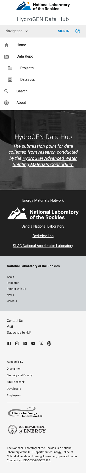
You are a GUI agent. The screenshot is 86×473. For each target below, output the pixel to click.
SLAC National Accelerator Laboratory (43, 246)
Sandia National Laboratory (43, 226)
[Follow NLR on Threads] (49, 344)
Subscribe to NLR (19, 332)
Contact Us (15, 320)
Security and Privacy (20, 375)
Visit (10, 326)
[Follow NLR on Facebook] (9, 344)
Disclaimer (14, 368)
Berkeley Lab (43, 236)
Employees (14, 395)
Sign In (63, 31)
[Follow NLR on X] (41, 344)
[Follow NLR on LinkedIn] (25, 344)
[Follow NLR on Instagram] (17, 344)
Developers (14, 388)
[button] (43, 45)
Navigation (14, 31)
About (10, 277)
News (10, 295)
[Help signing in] (77, 31)
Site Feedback (16, 382)
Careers (12, 301)
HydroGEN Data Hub (43, 19)
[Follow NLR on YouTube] (33, 344)
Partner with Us (16, 288)
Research (13, 283)
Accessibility (15, 361)
